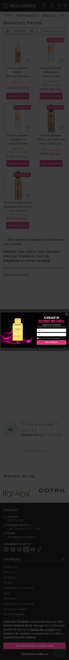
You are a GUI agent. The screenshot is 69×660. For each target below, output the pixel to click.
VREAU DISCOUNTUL (51, 342)
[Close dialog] (66, 314)
